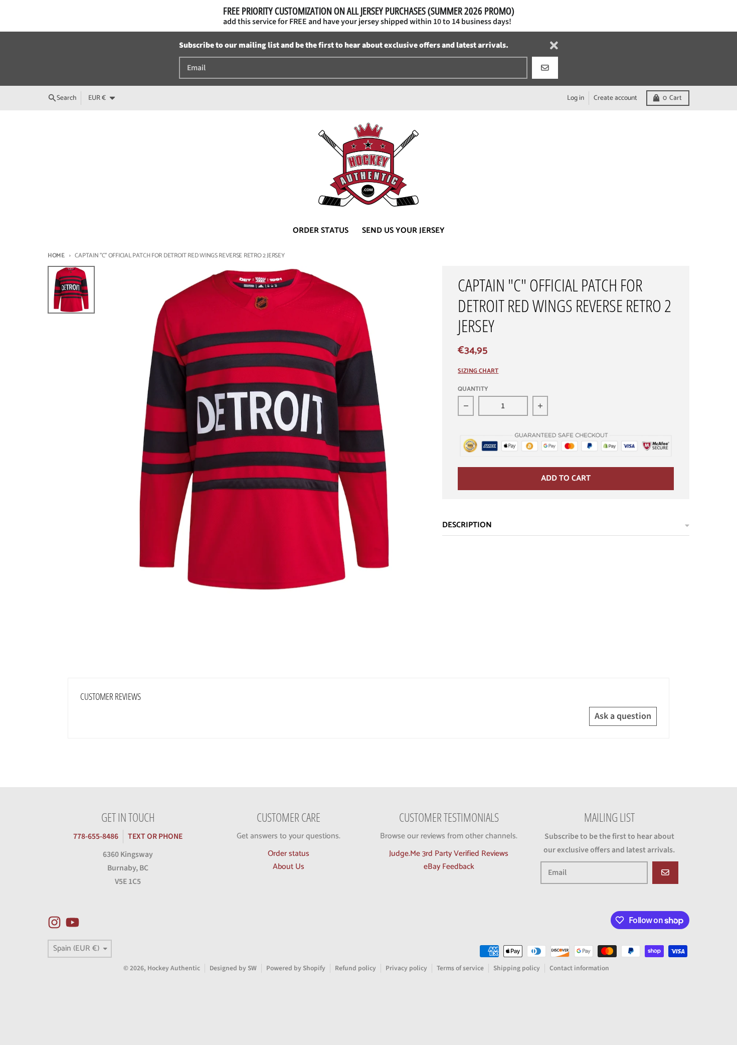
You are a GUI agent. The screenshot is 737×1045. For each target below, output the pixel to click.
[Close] (554, 45)
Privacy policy (406, 968)
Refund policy (355, 968)
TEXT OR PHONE (155, 836)
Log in (575, 97)
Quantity (473, 389)
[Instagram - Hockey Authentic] (54, 922)
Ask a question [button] (623, 716)
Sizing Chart (478, 371)
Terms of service (460, 968)
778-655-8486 (95, 836)
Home (56, 255)
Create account (615, 97)
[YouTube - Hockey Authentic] (72, 922)
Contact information (579, 968)
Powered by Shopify (295, 968)
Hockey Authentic (173, 968)
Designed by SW (233, 968)
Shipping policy (516, 968)
